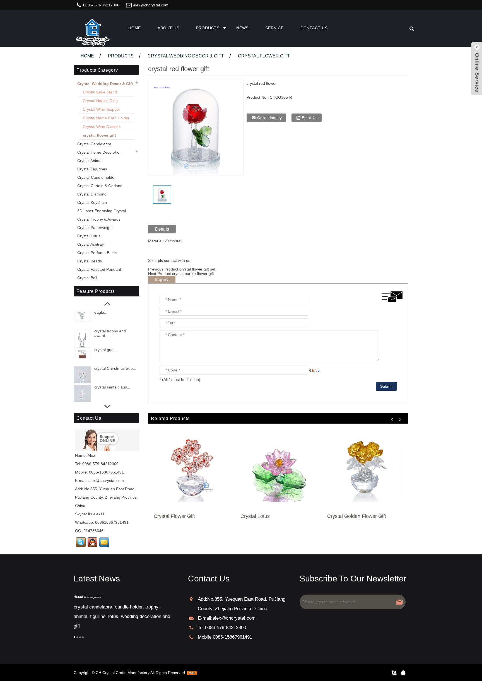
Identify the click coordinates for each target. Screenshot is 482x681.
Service (274, 28)
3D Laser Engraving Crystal (101, 211)
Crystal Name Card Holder (106, 118)
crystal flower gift (264, 56)
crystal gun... (105, 349)
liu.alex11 (96, 514)
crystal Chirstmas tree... (115, 368)
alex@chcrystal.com (150, 5)
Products (208, 28)
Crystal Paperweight (95, 227)
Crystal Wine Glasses (101, 126)
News (242, 28)
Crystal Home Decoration (99, 152)
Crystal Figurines (92, 169)
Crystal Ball (87, 278)
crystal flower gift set (197, 269)
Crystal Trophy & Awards (98, 219)
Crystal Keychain (92, 202)
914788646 (93, 530)
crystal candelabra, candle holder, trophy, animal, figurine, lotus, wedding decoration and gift (122, 616)
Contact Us (314, 28)
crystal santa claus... (112, 387)
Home (134, 28)
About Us (168, 28)
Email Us (309, 117)
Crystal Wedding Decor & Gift (186, 56)
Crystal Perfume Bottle (97, 252)
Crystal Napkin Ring (100, 100)
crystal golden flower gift (356, 516)
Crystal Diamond (92, 194)
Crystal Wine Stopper (101, 109)
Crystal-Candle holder (96, 177)
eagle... (100, 312)
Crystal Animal (89, 160)
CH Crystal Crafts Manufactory (123, 672)
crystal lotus (255, 516)
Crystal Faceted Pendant (99, 269)
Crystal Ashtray (90, 244)
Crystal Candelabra (94, 144)
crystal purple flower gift (193, 273)
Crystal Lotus (88, 236)
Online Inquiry (269, 117)
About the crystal (87, 597)
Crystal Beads (89, 261)
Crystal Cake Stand (100, 92)
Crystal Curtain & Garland (99, 185)
